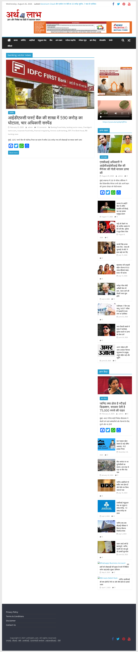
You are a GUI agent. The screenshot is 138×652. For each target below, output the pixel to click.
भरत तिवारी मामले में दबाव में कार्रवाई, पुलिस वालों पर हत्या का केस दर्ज (123, 330)
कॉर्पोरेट (23, 40)
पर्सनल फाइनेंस (70, 40)
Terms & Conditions (15, 616)
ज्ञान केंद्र (93, 40)
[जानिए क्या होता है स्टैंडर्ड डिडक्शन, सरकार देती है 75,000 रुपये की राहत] (115, 377)
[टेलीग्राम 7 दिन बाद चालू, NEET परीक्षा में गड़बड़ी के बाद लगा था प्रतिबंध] (106, 304)
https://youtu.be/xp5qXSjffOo (115, 122)
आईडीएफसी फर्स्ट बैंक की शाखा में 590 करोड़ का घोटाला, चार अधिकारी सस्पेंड (45, 120)
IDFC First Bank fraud (76, 130)
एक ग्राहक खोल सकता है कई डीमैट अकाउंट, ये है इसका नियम (123, 445)
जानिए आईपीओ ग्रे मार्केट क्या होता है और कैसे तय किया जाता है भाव (123, 486)
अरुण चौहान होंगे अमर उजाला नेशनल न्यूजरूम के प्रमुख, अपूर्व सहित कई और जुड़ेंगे (123, 352)
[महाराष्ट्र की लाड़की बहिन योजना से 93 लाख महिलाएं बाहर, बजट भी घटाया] (106, 263)
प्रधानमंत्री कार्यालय (37, 640)
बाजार (16, 40)
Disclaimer (11, 620)
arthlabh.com (32, 638)
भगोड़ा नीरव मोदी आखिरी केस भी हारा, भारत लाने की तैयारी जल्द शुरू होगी (123, 290)
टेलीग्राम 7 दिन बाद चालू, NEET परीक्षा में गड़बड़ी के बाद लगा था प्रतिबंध (123, 310)
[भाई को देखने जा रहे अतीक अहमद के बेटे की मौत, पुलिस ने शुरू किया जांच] (106, 222)
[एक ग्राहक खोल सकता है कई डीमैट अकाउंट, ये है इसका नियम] (106, 439)
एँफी (59, 640)
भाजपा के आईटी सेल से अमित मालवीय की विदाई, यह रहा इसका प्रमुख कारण (123, 208)
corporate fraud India (25, 130)
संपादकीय (102, 40)
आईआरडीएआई (51, 640)
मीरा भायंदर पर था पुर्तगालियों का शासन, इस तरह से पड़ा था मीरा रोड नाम (123, 466)
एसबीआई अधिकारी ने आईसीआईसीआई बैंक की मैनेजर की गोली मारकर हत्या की (114, 167)
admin (30, 127)
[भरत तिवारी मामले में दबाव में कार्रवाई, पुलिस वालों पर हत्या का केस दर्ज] (106, 325)
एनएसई (8, 640)
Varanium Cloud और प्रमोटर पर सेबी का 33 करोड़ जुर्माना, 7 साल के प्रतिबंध (68, 4)
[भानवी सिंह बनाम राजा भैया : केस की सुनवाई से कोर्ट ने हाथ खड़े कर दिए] (106, 243)
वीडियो (10, 46)
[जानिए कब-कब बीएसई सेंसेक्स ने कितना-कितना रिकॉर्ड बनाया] (106, 521)
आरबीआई (26, 640)
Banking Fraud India (58, 127)
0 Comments (41, 127)
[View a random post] (129, 40)
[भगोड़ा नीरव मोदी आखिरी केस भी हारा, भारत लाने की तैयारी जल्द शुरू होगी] (106, 284)
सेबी (19, 640)
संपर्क (110, 40)
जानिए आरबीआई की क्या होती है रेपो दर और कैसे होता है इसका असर (115, 582)
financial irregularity (41, 130)
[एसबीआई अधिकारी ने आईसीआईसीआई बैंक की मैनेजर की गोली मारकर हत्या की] (115, 136)
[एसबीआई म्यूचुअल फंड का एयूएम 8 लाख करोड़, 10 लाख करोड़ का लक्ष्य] (106, 501)
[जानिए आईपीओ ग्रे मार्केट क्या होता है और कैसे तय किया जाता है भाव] (106, 480)
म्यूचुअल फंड (42, 40)
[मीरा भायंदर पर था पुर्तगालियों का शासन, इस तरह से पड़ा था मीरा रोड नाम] (106, 460)
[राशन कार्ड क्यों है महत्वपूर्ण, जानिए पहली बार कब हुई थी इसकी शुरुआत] (106, 542)
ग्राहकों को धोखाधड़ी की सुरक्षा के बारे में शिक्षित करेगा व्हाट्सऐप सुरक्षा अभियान (114, 567)
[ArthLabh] (9, 40)
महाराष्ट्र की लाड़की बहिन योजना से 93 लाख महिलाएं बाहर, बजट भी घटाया (123, 269)
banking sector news (74, 127)
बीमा (51, 40)
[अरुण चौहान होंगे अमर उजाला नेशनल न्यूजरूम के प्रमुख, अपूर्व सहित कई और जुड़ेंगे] (106, 346)
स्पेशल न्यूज (83, 40)
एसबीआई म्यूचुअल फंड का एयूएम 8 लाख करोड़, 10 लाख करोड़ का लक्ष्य (122, 507)
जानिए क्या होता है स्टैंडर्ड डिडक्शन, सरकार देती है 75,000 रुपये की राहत (113, 406)
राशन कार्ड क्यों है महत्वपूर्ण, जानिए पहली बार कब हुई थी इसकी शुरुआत (123, 547)
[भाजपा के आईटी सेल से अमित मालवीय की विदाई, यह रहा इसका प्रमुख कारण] (106, 202)
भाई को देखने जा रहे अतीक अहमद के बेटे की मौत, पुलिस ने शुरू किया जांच (123, 227)
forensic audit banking (58, 130)
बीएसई (15, 640)
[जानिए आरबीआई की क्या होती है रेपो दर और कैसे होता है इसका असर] (108, 578)
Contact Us (11, 625)
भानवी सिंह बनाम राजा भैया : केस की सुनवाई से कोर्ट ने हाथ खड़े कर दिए (123, 248)
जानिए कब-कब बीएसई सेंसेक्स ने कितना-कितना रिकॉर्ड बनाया (122, 527)
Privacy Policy (12, 612)
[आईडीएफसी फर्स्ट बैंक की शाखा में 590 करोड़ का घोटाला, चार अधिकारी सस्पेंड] (50, 61)
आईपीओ (32, 40)
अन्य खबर (59, 40)
